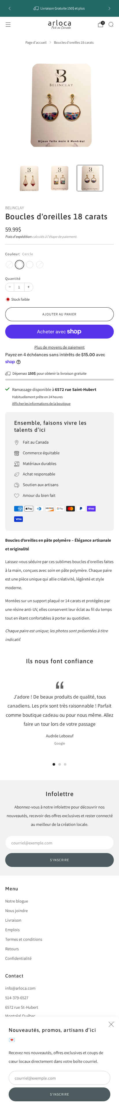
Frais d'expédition (18, 236)
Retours (12, 948)
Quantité (13, 278)
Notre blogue (16, 901)
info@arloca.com (20, 988)
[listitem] (59, 8)
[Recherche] (111, 24)
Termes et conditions (23, 939)
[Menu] (8, 24)
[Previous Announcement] (9, 8)
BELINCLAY (14, 207)
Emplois (12, 929)
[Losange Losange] (29, 264)
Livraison (13, 920)
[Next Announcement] (109, 8)
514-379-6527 (16, 997)
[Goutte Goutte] (39, 264)
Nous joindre (16, 910)
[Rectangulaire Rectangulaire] (9, 264)
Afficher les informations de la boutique (41, 403)
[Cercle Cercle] (19, 264)
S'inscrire (59, 1094)
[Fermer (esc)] (111, 1024)
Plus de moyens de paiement (59, 347)
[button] (54, 764)
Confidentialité (18, 958)
